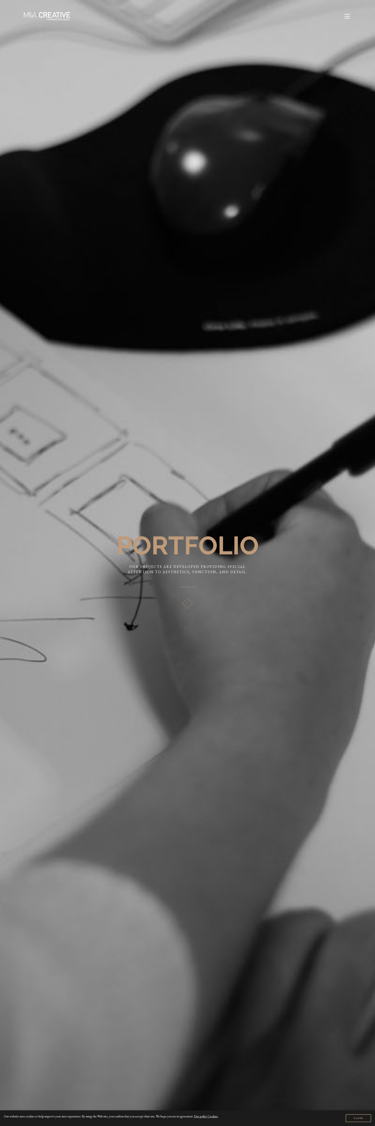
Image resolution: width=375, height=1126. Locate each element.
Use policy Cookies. (206, 1116)
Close (358, 1118)
